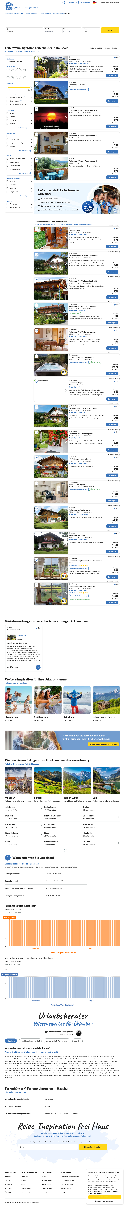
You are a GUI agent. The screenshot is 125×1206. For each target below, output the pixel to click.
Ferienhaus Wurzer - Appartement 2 (83, 161)
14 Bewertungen (83, 514)
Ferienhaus (21, 204)
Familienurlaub (21, 165)
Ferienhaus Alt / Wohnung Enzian (81, 434)
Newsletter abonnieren (93, 1147)
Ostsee (7, 1180)
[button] (104, 1201)
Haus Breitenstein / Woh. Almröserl (83, 408)
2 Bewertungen (82, 234)
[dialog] (104, 1186)
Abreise (66, 29)
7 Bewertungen (82, 387)
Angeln (21, 181)
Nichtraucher (21, 139)
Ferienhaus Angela (76, 383)
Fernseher (21, 120)
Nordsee (8, 1176)
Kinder (21, 136)
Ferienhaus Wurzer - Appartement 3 (83, 110)
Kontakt (45, 1192)
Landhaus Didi (74, 230)
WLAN (21, 113)
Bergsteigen (21, 192)
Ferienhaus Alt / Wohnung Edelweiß (83, 281)
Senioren (21, 146)
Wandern (21, 188)
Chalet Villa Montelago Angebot (81, 357)
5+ (25, 69)
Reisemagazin (47, 1184)
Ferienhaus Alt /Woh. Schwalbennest (83, 306)
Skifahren (21, 185)
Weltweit (8, 1188)
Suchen (110, 30)
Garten (21, 117)
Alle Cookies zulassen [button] (104, 1197)
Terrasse (21, 124)
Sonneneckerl (74, 59)
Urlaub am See (21, 169)
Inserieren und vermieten (69, 1176)
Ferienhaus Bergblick (77, 535)
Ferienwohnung (21, 207)
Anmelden (70, 2)
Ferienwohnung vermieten (110, 2)
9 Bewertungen (82, 539)
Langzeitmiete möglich (21, 143)
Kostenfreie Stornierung (21, 104)
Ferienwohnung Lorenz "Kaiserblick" (83, 586)
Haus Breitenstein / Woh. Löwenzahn (83, 256)
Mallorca (8, 1184)
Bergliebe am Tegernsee (78, 485)
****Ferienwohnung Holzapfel (80, 459)
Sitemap (8, 1192)
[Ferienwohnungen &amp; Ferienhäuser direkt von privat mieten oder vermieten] (21, 7)
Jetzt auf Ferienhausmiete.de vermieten (103, 744)
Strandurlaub (21, 162)
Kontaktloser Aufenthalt (21, 158)
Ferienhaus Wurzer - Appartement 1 (83, 136)
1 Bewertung (81, 310)
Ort (8, 29)
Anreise (47, 29)
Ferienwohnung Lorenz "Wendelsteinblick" (85, 561)
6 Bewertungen (82, 463)
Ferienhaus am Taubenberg (79, 510)
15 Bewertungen (83, 63)
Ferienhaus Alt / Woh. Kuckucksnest (83, 332)
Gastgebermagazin (67, 1180)
